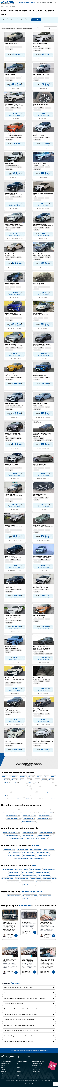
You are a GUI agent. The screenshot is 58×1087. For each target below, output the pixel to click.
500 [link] (17, 1069)
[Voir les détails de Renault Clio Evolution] (43, 466)
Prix (27, 20)
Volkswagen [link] (3, 1071)
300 (37, 759)
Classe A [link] (18, 1071)
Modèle (12, 20)
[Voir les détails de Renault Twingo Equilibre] (43, 46)
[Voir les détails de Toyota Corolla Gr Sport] (43, 165)
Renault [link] (2, 1067)
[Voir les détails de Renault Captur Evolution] (43, 711)
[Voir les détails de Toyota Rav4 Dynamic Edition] (15, 618)
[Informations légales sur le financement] (21, 54)
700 (42, 759)
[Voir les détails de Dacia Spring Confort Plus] (43, 106)
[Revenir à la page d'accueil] (7, 2)
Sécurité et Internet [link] (37, 1080)
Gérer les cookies (36, 1084)
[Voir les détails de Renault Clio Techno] (43, 285)
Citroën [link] (2, 1069)
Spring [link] (17, 1067)
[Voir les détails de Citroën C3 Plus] (43, 588)
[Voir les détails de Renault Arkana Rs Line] (15, 466)
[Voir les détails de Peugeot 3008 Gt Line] (43, 680)
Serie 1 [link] (17, 1075)
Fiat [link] (1, 1075)
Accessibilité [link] (20, 1084)
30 (27, 759)
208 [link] (17, 1065)
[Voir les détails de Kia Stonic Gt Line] (15, 527)
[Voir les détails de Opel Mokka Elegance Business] (43, 346)
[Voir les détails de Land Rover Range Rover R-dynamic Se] (43, 195)
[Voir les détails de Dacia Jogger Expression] (43, 527)
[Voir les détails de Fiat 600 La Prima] (15, 496)
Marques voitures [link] (36, 1071)
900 (26, 761)
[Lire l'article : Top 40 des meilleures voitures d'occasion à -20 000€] (16, 972)
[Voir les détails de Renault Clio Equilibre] (15, 136)
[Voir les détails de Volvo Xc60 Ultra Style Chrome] (43, 649)
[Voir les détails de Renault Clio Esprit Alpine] (15, 285)
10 (26, 759)
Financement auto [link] (36, 1065)
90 (33, 759)
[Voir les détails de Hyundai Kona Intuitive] (43, 255)
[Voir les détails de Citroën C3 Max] (43, 136)
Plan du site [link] (27, 1084)
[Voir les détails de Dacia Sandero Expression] (43, 405)
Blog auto (49, 2)
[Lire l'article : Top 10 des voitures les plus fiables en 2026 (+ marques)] (53, 972)
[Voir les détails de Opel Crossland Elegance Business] (43, 558)
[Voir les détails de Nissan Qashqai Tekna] (15, 195)
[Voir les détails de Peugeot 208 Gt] (15, 711)
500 (39, 759)
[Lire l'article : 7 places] (34, 932)
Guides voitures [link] (35, 1069)
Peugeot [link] (3, 1065)
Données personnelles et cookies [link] (23, 1080)
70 (31, 759)
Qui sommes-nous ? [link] (36, 1063)
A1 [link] (16, 1073)
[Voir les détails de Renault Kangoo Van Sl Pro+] (43, 76)
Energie (20, 20)
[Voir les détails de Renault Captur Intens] (43, 618)
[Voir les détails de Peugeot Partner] (43, 315)
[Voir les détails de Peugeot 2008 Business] (15, 405)
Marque (5, 20)
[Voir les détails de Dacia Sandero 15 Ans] (15, 255)
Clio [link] (17, 1063)
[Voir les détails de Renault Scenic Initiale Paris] (15, 436)
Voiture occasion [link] (5, 1063)
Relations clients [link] (47, 1080)
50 (29, 759)
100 (35, 759)
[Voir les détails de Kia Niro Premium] (15, 76)
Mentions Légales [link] (10, 1080)
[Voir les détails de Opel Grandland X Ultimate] (15, 106)
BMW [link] (2, 1073)
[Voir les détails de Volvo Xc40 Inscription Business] (43, 436)
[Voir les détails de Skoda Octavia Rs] (15, 558)
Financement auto (41, 2)
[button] (55, 2)
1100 (29, 761)
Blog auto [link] (34, 1073)
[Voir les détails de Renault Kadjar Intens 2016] (15, 226)
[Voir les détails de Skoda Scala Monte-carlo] (15, 46)
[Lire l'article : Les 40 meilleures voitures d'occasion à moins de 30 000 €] (34, 972)
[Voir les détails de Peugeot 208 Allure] (15, 376)
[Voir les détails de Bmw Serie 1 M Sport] (15, 588)
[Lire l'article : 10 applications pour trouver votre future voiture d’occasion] (53, 935)
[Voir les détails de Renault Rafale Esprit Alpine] (15, 680)
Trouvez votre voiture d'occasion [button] (27, 2)
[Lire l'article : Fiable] (16, 935)
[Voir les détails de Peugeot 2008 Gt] (15, 165)
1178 (31, 761)
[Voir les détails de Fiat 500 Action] (15, 742)
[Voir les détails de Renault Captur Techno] (43, 226)
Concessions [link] (35, 1067)
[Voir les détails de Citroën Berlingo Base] (43, 742)
